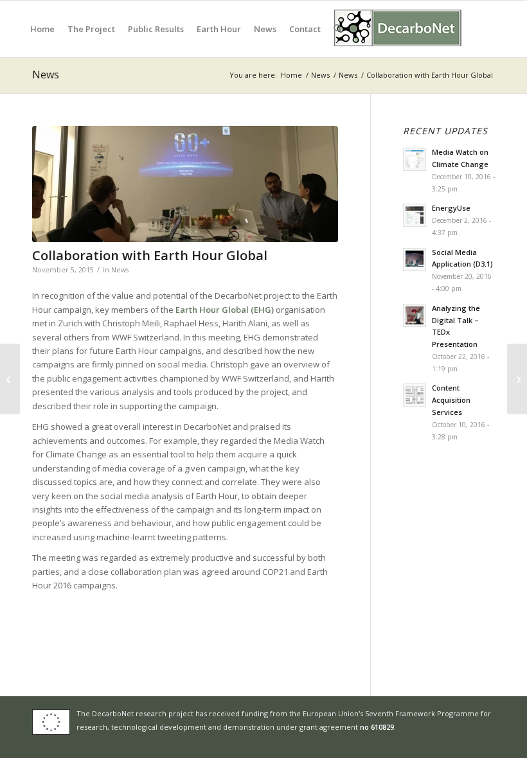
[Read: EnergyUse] (414, 215)
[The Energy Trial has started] (517, 379)
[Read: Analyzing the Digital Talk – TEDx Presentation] (414, 315)
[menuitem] (42, 29)
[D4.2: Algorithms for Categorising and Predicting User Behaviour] (10, 379)
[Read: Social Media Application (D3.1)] (414, 259)
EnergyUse (451, 208)
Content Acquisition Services (451, 400)
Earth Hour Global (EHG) (224, 309)
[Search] (337, 29)
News (45, 74)
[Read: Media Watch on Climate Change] (414, 159)
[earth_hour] (185, 184)
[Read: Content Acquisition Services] (414, 395)
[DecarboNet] (398, 29)
